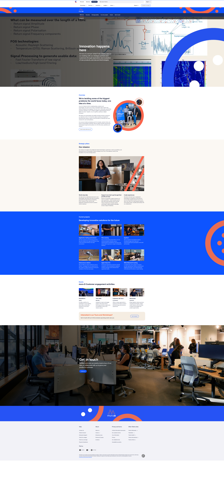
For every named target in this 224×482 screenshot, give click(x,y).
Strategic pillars (95, 14)
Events (111, 14)
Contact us (83, 371)
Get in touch (117, 14)
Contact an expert (146, 5)
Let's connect (134, 316)
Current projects (104, 14)
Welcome (82, 14)
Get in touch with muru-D (85, 129)
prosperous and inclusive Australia (85, 457)
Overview (88, 14)
